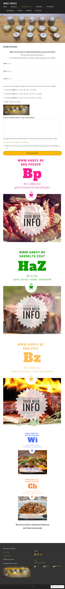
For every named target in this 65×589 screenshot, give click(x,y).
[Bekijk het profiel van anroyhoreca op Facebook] (35, 555)
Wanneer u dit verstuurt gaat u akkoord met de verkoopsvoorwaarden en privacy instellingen (33, 147)
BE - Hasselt (6, 552)
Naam (7, 63)
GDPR (35, 560)
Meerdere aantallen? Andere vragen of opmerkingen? (19, 118)
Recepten (14, 6)
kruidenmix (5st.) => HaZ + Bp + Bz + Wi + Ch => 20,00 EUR (23, 94)
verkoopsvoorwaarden (9, 142)
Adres (7, 71)
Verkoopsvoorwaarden (39, 562)
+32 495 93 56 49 (7, 556)
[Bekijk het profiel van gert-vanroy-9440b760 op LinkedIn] (41, 555)
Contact (19, 10)
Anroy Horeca (10, 3)
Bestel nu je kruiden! (32, 153)
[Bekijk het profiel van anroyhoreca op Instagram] (38, 555)
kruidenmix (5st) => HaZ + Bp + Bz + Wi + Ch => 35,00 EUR (23, 98)
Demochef (50, 6)
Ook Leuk (38, 10)
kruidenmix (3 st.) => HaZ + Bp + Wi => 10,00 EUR (20, 90)
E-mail (7, 79)
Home (5, 6)
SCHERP (39, 6)
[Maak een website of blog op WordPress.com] (32, 586)
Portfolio (28, 10)
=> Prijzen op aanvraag (13, 102)
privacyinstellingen (23, 142)
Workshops (10, 10)
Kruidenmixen (26, 6)
